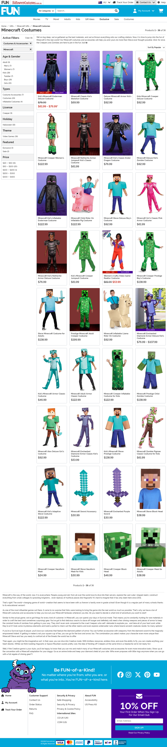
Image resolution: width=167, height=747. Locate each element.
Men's (6, 66)
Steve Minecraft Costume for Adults (51, 334)
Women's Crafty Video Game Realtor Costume (117, 277)
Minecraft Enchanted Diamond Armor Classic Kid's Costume (84, 453)
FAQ (31, 713)
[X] (138, 675)
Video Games (8, 136)
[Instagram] (128, 675)
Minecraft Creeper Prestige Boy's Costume (149, 277)
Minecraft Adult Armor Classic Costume (81, 395)
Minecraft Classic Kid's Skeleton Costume (81, 97)
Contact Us (145, 2)
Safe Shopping (64, 700)
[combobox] (85, 10)
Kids (4, 73)
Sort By (154, 47)
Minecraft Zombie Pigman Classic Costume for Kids (149, 452)
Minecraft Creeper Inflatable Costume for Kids (117, 395)
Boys (6, 80)
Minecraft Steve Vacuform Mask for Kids (83, 570)
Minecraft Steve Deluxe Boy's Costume (117, 219)
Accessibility (91, 700)
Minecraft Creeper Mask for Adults (149, 570)
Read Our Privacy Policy (139, 733)
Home (8, 695)
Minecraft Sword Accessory (83, 511)
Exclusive (7, 148)
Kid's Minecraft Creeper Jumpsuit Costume (82, 277)
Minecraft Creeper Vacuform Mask (51, 570)
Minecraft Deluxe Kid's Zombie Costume (147, 159)
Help (163, 2)
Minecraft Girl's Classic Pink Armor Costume (149, 219)
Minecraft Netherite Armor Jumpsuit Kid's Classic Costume (83, 160)
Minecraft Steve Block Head (150, 511)
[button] (143, 11)
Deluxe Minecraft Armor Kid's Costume (117, 97)
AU (104, 2)
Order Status (35, 704)
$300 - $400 (9, 177)
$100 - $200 (9, 170)
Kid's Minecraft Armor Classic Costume (51, 395)
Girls (6, 83)
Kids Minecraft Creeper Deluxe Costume (147, 97)
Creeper (6, 113)
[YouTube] (157, 675)
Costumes (7, 98)
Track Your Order (125, 2)
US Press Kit (91, 704)
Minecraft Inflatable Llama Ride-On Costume (116, 334)
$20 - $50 (7, 163)
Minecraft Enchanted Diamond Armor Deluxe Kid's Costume (150, 335)
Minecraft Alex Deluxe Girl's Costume (51, 452)
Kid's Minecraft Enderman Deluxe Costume (50, 97)
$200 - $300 (9, 173)
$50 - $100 (8, 166)
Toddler (7, 76)
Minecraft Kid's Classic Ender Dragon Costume (117, 159)
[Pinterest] (147, 675)
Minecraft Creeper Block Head (115, 570)
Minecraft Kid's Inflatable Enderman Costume (49, 219)
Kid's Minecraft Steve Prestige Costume (114, 452)
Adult (5, 62)
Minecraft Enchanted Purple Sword (117, 512)
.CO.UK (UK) (62, 718)
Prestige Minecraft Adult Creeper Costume (82, 334)
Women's (8, 69)
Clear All (28, 38)
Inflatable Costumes (11, 102)
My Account (11, 702)
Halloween (7, 125)
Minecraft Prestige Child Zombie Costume (148, 395)
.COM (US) (62, 722)
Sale (5, 151)
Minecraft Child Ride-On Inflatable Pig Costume (82, 219)
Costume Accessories (12, 95)
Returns (33, 709)
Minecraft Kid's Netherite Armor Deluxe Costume (49, 277)
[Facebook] (120, 675)
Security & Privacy (66, 704)
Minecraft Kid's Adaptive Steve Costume (49, 512)
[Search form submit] (116, 10)
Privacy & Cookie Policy (68, 709)
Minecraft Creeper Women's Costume (51, 159)
